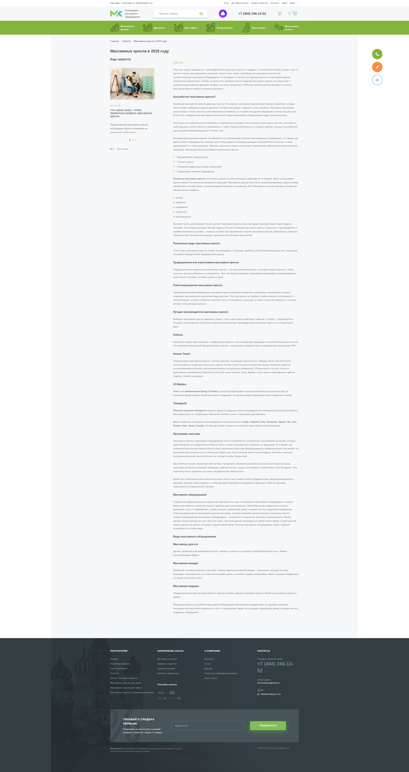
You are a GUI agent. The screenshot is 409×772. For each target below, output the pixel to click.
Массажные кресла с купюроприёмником (132, 692)
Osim (262, 422)
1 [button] (130, 140)
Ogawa (282, 422)
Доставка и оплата (240, 3)
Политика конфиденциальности (221, 673)
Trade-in (114, 673)
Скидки (114, 659)
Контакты (275, 3)
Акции (284, 3)
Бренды (208, 668)
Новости (126, 41)
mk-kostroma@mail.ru (268, 683)
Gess (184, 425)
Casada (200, 425)
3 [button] (135, 140)
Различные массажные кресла (189, 178)
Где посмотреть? (119, 668)
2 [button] (133, 140)
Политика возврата (120, 663)
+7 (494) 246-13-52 (252, 13)
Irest (294, 422)
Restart (177, 425)
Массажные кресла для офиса (126, 687)
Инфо (292, 3)
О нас (226, 3)
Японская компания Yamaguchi (189, 410)
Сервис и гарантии (259, 3)
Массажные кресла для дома (125, 683)
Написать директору (168, 673)
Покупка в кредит (166, 668)
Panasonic (272, 422)
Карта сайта (210, 678)
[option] (132, 100)
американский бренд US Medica (202, 391)
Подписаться (268, 725)
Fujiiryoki (254, 422)
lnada (246, 422)
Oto (289, 422)
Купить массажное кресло (123, 678)
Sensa (191, 425)
